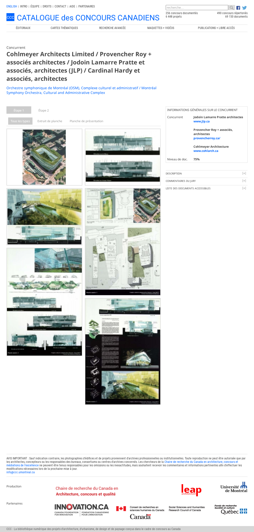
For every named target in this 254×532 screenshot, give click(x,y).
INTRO (23, 6)
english (11, 6)
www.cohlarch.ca (205, 151)
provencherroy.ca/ (206, 138)
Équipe (35, 6)
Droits (47, 6)
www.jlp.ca (201, 121)
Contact (60, 6)
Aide (72, 6)
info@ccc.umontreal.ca (20, 472)
